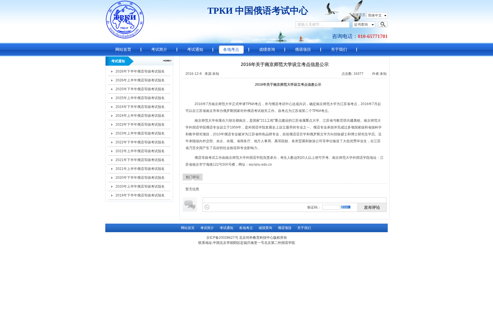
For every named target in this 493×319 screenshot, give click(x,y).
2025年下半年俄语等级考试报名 (140, 89)
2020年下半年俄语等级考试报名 (140, 178)
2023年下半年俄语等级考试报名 (140, 125)
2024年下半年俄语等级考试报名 (140, 107)
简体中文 (375, 15)
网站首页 (123, 49)
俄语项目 (303, 49)
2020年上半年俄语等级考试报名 (140, 186)
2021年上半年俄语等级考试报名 (140, 169)
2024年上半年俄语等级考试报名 (140, 116)
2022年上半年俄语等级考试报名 (140, 151)
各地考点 (231, 49)
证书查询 (361, 25)
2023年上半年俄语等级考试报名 (140, 133)
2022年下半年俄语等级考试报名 (140, 142)
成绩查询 (267, 49)
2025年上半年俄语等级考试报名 (140, 98)
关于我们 (339, 49)
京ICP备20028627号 (222, 238)
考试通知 (195, 49)
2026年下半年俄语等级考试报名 (140, 71)
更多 (167, 60)
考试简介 (159, 49)
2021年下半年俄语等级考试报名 (140, 160)
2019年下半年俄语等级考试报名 (140, 195)
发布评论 (372, 207)
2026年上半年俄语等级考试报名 (140, 80)
